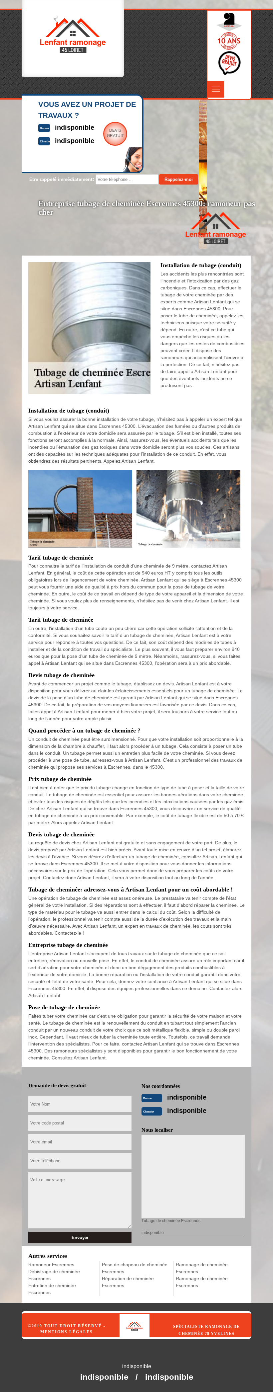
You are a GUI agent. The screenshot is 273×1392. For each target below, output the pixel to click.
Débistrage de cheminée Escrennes (54, 1275)
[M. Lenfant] (141, 1319)
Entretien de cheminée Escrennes (52, 1289)
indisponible (186, 1097)
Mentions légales (66, 1332)
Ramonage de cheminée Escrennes (202, 1268)
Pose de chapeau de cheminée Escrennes (134, 1268)
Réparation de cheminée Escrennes (128, 1282)
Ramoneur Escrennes (51, 1264)
